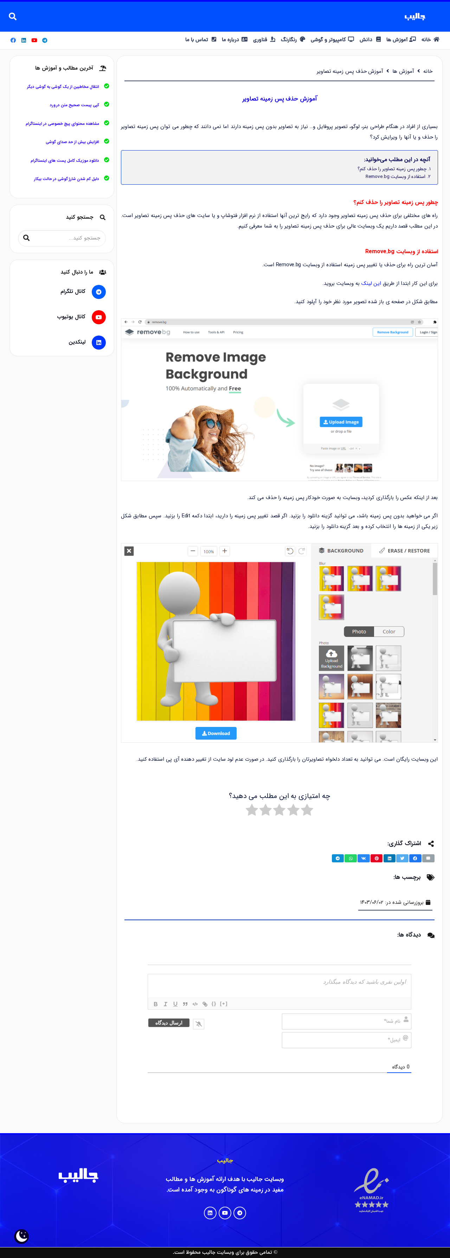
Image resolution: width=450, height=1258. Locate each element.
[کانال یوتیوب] (95, 317)
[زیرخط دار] (175, 1004)
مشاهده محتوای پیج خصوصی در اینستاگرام (62, 124)
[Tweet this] (402, 858)
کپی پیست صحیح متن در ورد (74, 105)
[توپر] (156, 1004)
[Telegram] (45, 40)
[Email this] (428, 858)
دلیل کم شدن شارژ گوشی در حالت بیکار (66, 179)
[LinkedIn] (24, 40)
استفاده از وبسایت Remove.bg (395, 176)
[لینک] (205, 1004)
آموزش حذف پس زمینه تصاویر (350, 71)
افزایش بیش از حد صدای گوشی (72, 142)
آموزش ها (403, 71)
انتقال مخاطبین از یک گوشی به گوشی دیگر (63, 87)
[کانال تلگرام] (95, 292)
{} (214, 1003)
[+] (224, 1003)
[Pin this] (377, 858)
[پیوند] (415, 16)
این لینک (371, 283)
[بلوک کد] (195, 1004)
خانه (427, 71)
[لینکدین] (95, 343)
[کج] (166, 1004)
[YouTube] (34, 40)
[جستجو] (12, 16)
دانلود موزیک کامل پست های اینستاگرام (65, 161)
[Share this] (415, 858)
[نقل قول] (185, 1004)
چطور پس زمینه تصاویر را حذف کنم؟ (392, 169)
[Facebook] (13, 40)
